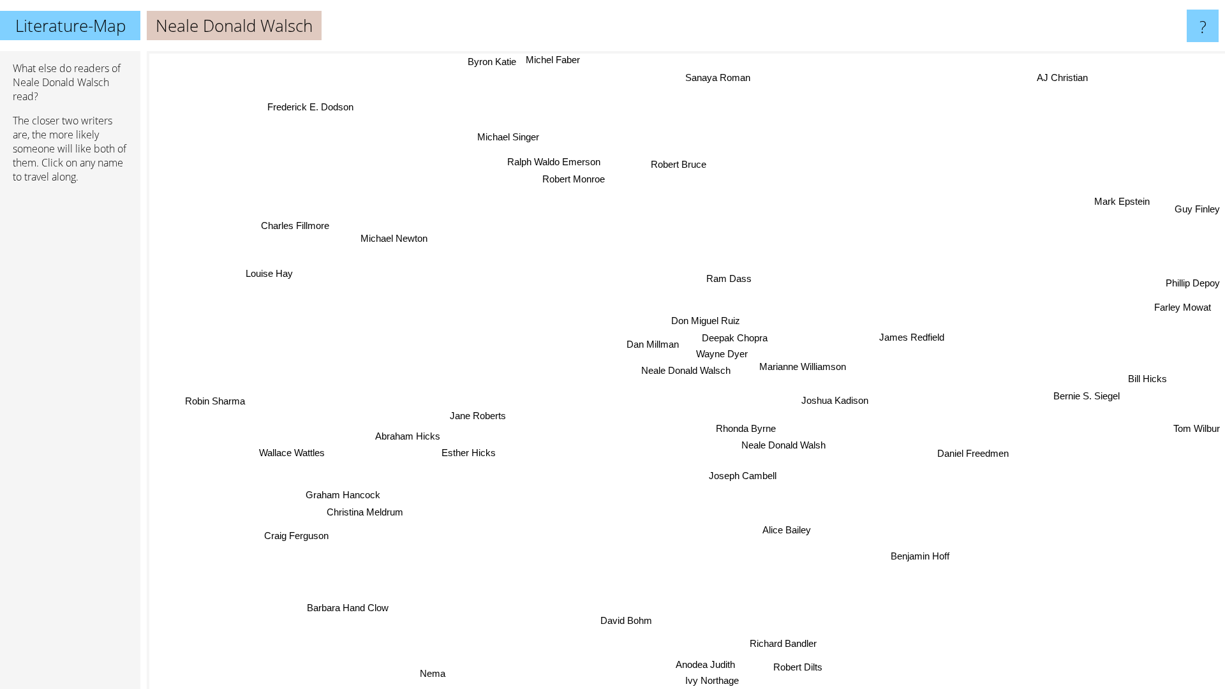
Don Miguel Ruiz (705, 320)
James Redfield (911, 339)
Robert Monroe (573, 177)
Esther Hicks (469, 454)
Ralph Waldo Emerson (557, 160)
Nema (430, 672)
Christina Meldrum (367, 514)
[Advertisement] (70, 388)
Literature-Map (70, 25)
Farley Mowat (1182, 304)
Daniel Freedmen (973, 453)
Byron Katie (492, 61)
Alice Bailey (790, 529)
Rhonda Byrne (744, 428)
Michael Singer (499, 138)
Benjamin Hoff (918, 556)
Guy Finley (1197, 209)
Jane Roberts (477, 416)
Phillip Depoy (1193, 283)
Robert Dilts (793, 667)
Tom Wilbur (1196, 427)
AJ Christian (1066, 80)
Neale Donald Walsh (783, 445)
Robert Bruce (667, 163)
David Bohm (627, 621)
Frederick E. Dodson (314, 104)
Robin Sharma (214, 389)
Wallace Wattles (293, 456)
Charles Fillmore (282, 237)
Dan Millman (652, 344)
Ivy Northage (723, 680)
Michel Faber (553, 59)
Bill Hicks (1148, 382)
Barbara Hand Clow (347, 607)
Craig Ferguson (296, 535)
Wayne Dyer (721, 353)
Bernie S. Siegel (1085, 397)
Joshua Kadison (834, 400)
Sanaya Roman (714, 77)
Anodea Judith (718, 664)
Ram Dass (729, 278)
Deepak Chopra (734, 337)
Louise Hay (274, 268)
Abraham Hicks (407, 437)
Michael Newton (401, 231)
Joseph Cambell (742, 475)
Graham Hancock (345, 497)
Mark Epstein (1122, 202)
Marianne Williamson (801, 367)
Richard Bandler (782, 643)
